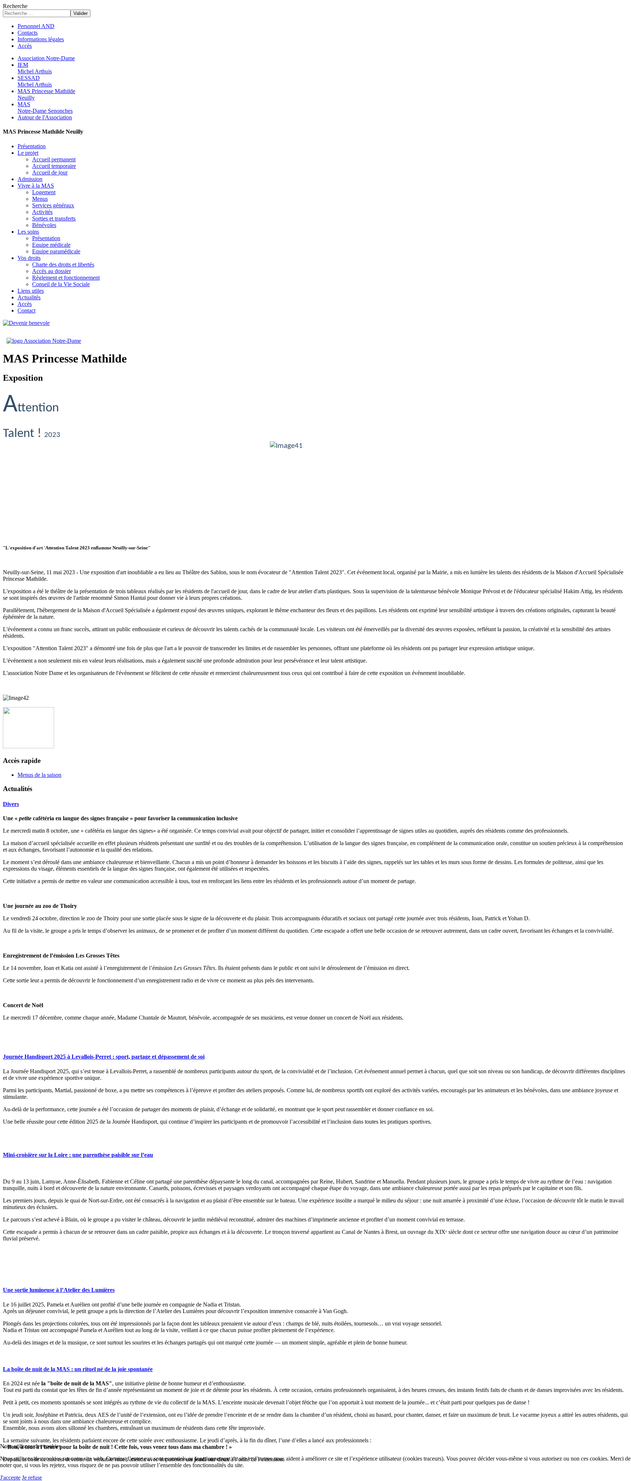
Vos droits (29, 258)
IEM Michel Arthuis (35, 68)
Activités (42, 212)
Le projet (28, 153)
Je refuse (32, 1477)
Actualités (29, 297)
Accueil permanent (54, 159)
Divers (11, 804)
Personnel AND (36, 26)
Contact (26, 310)
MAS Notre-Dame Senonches (45, 107)
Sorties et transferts (54, 218)
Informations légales (41, 39)
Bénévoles (44, 225)
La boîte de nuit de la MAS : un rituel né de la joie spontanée (78, 1369)
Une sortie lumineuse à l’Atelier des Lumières (59, 1290)
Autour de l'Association (45, 117)
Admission (30, 179)
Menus (40, 199)
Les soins (28, 232)
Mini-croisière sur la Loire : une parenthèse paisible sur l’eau (78, 1155)
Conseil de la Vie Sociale (61, 284)
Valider (80, 13)
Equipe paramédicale (56, 251)
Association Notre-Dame (46, 58)
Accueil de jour (50, 172)
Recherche (15, 6)
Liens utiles (31, 291)
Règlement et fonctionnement (66, 278)
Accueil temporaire (54, 166)
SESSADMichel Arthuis (35, 81)
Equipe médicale (51, 245)
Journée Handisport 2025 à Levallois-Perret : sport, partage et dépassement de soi (103, 1057)
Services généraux (53, 205)
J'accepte (10, 1477)
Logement (44, 192)
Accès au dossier (51, 271)
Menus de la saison (39, 775)
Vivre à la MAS (36, 186)
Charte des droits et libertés (63, 264)
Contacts (28, 33)
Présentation (32, 146)
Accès (25, 46)
